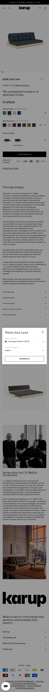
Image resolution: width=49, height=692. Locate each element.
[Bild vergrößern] (42, 68)
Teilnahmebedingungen (24, 688)
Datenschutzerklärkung (16, 686)
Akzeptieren (24, 359)
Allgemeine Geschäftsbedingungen (19, 681)
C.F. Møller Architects (20, 85)
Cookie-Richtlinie (34, 686)
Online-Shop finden (11, 168)
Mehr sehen (7, 525)
